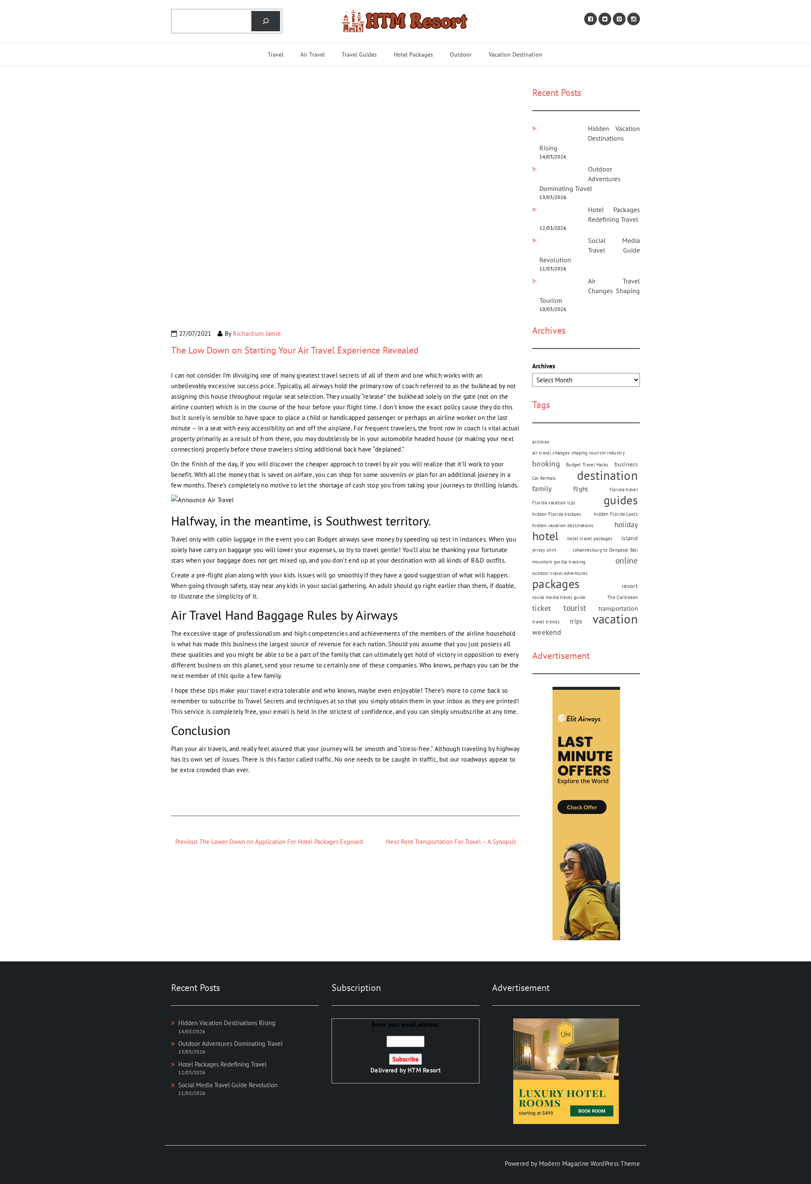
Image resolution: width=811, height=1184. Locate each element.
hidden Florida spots (616, 514)
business (626, 464)
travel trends (546, 622)
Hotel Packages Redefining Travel (222, 1064)
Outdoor (461, 54)
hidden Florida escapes (557, 514)
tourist (574, 608)
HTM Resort (424, 1070)
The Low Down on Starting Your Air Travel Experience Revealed (295, 350)
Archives (543, 366)
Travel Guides (359, 54)
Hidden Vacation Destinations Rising (589, 138)
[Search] (265, 21)
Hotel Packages (413, 54)
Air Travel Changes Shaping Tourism (589, 291)
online (626, 560)
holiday (626, 524)
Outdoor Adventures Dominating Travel (230, 1044)
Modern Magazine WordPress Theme (589, 1164)
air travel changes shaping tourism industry (578, 453)
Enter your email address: (405, 1047)
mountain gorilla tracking (559, 562)
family (542, 488)
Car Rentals (544, 478)
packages (556, 584)
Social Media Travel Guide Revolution (589, 250)
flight (580, 488)
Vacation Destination (515, 54)
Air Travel (312, 54)
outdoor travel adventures (560, 573)
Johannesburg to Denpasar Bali (605, 550)
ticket (541, 608)
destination (607, 475)
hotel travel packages (589, 539)
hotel (545, 536)
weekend (546, 632)
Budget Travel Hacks (587, 465)
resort (630, 586)
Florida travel (624, 490)
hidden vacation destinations (562, 525)
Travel (275, 54)
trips (576, 621)
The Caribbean (622, 597)
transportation (618, 608)
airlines (540, 441)
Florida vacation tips (553, 503)
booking (546, 463)
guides (621, 500)
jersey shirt (544, 550)
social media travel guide (559, 597)
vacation (615, 619)
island (629, 538)
